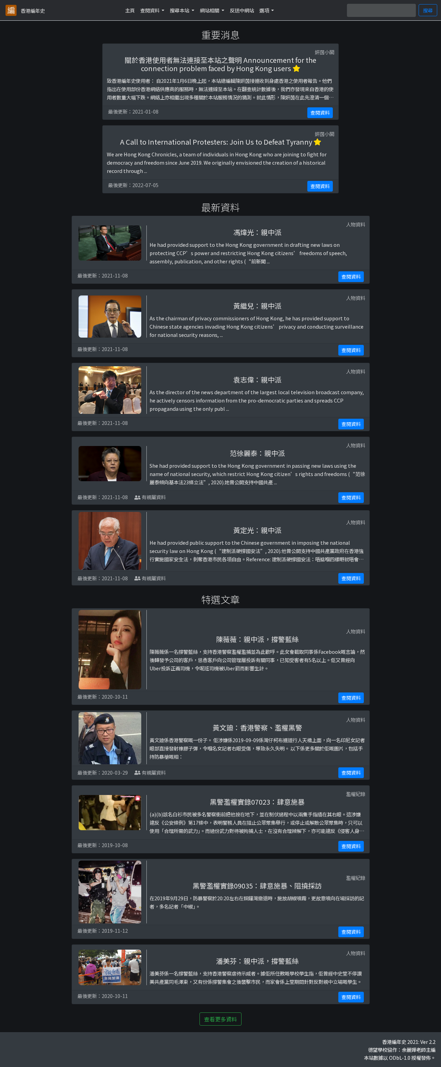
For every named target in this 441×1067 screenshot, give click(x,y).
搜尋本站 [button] (180, 10)
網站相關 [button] (210, 10)
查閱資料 (320, 112)
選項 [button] (264, 10)
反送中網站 (242, 10)
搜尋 (428, 10)
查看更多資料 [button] (220, 1019)
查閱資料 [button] (150, 10)
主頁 (130, 10)
